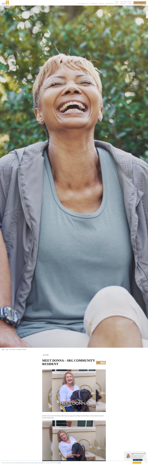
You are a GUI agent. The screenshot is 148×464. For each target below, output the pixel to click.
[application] (74, 441)
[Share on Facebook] (102, 363)
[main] (74, 462)
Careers (116, 2)
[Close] (146, 462)
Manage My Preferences (137, 462)
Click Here (59, 462)
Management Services (126, 1)
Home (3, 349)
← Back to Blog (45, 354)
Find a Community (140, 2)
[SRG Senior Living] (5, 2)
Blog (7, 349)
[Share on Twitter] (104, 363)
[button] (101, 4)
